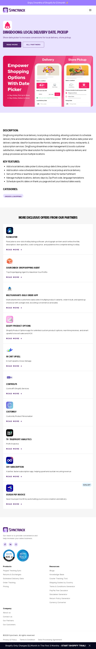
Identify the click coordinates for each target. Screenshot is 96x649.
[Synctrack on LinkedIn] (10, 544)
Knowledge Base (57, 574)
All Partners (33, 45)
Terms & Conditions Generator (62, 586)
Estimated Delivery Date (13, 578)
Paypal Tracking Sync (12, 570)
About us (7, 613)
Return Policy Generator (60, 598)
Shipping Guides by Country (61, 582)
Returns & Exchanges (12, 574)
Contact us (7, 617)
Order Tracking (9, 582)
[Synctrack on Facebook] (5, 544)
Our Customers (9, 624)
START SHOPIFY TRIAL (73, 645)
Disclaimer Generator (58, 594)
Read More (12, 45)
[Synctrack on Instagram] (16, 544)
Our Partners (8, 620)
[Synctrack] (14, 10)
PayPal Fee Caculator (59, 590)
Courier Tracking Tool (59, 578)
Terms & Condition (27, 640)
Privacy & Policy (10, 640)
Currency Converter (58, 602)
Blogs (52, 570)
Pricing (6, 586)
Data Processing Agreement (50, 640)
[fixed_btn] (89, 645)
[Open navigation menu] (90, 10)
